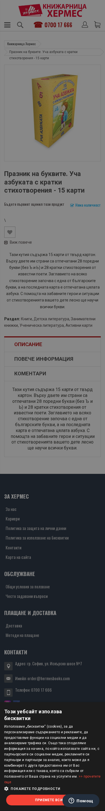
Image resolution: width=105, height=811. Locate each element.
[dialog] (52, 756)
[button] (52, 788)
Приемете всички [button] (52, 800)
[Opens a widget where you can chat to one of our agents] (80, 801)
